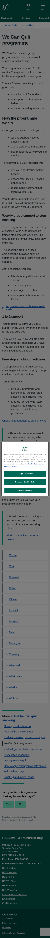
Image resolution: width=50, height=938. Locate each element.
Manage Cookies (25, 490)
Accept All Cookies (25, 474)
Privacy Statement (11, 466)
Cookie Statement (34, 464)
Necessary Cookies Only (25, 482)
